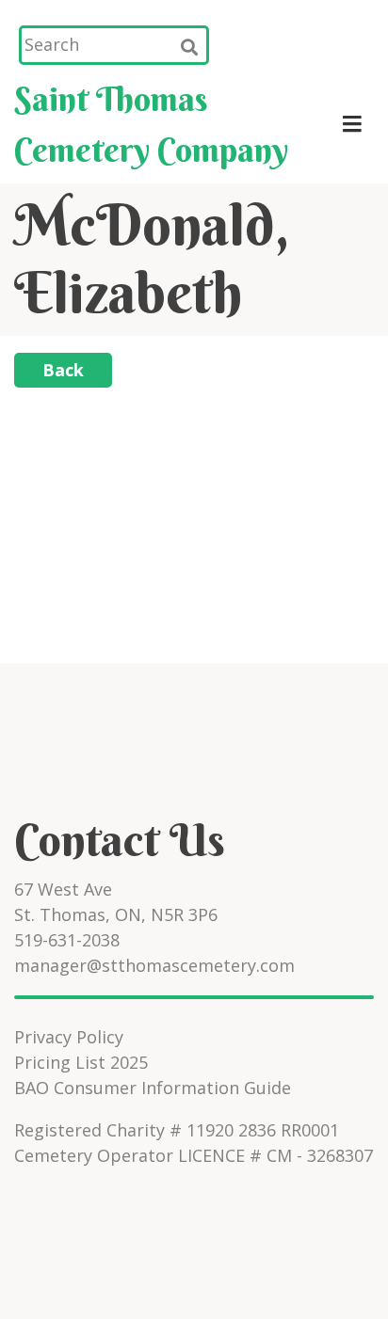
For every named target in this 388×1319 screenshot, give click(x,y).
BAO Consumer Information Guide (152, 1087)
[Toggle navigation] (352, 124)
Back (63, 369)
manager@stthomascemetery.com (154, 965)
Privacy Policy (68, 1036)
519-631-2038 (67, 940)
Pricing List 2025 (81, 1062)
